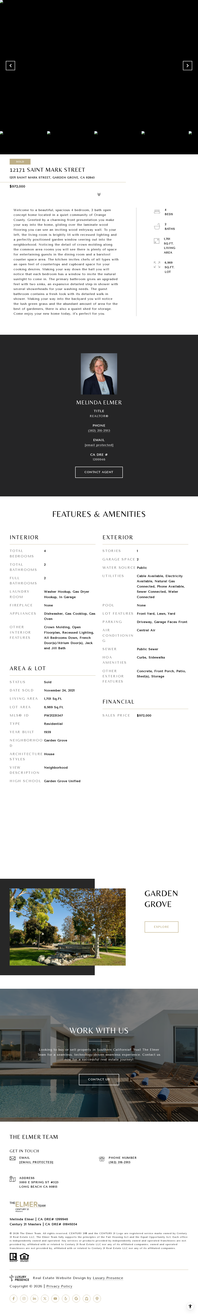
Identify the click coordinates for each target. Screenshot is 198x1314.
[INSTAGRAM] (24, 1298)
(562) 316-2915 (99, 430)
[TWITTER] (45, 1298)
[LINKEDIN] (34, 1298)
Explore (161, 927)
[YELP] (66, 1298)
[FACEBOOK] (13, 1298)
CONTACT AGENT (99, 472)
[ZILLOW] (86, 1298)
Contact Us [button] (99, 1079)
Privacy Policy (59, 1286)
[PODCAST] (97, 1298)
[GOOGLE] (76, 1298)
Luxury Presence (108, 1278)
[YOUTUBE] (55, 1298)
